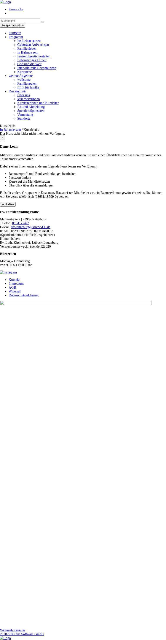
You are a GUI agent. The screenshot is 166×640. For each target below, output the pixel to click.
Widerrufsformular (12, 630)
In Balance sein (27, 52)
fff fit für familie (28, 87)
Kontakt (14, 279)
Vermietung (25, 114)
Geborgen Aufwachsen (33, 44)
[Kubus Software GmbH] (5, 638)
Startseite (15, 33)
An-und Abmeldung (31, 107)
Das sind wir (17, 91)
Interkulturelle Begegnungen (36, 68)
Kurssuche (16, 9)
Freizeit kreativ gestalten (33, 56)
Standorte (23, 118)
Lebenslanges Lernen (31, 60)
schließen (8, 204)
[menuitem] (87, 9)
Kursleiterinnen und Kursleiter (38, 103)
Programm (16, 37)
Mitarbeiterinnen (28, 99)
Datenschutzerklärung (23, 295)
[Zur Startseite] (5, 2)
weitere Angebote (21, 75)
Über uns (23, 95)
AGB (12, 287)
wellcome (23, 79)
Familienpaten (27, 83)
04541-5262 (20, 223)
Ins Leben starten (29, 41)
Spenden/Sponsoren (31, 110)
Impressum (16, 283)
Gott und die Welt (29, 64)
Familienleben (27, 48)
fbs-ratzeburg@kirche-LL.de (30, 227)
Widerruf (15, 291)
